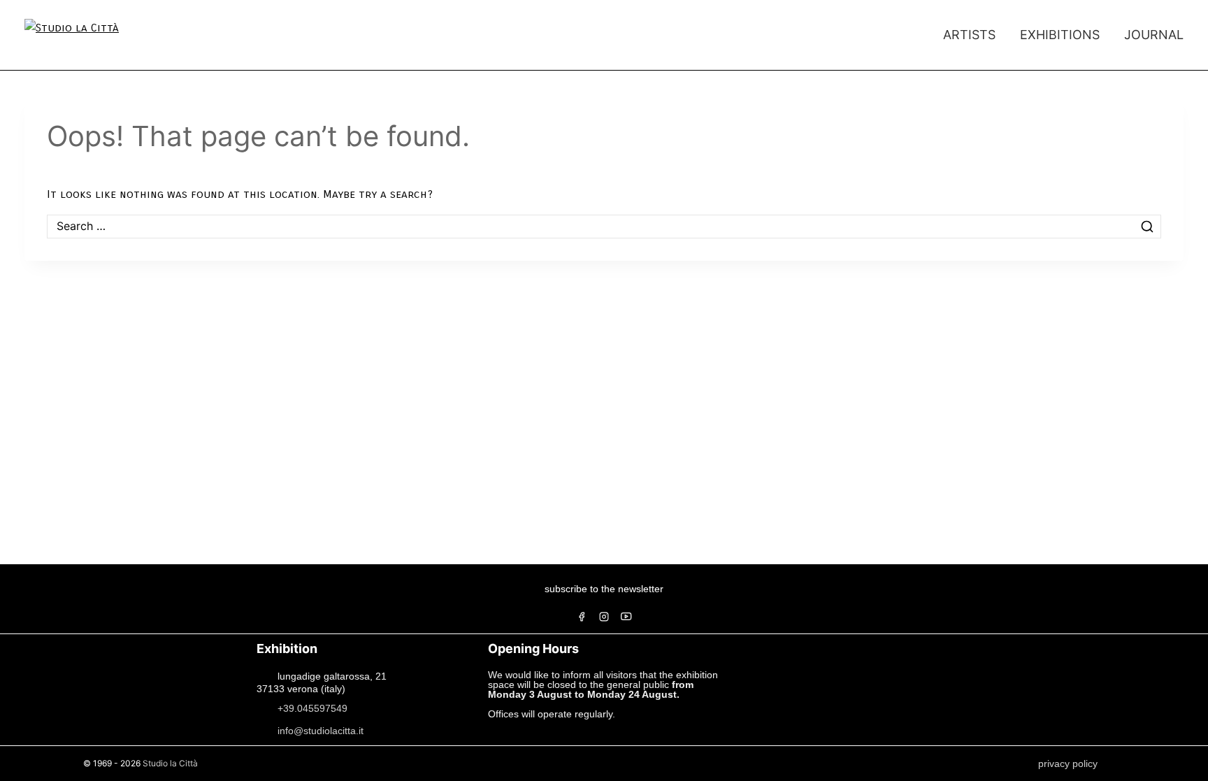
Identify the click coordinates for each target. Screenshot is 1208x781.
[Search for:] (604, 226)
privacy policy (1068, 763)
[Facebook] (581, 616)
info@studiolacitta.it (321, 730)
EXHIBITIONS (1060, 34)
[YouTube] (626, 616)
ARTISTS (969, 34)
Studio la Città (170, 763)
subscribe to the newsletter (604, 588)
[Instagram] (604, 616)
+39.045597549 (312, 707)
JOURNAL (1154, 34)
